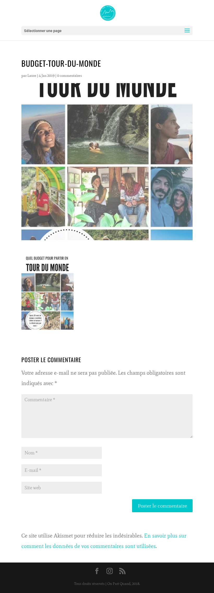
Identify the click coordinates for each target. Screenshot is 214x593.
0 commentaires (69, 75)
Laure (31, 75)
